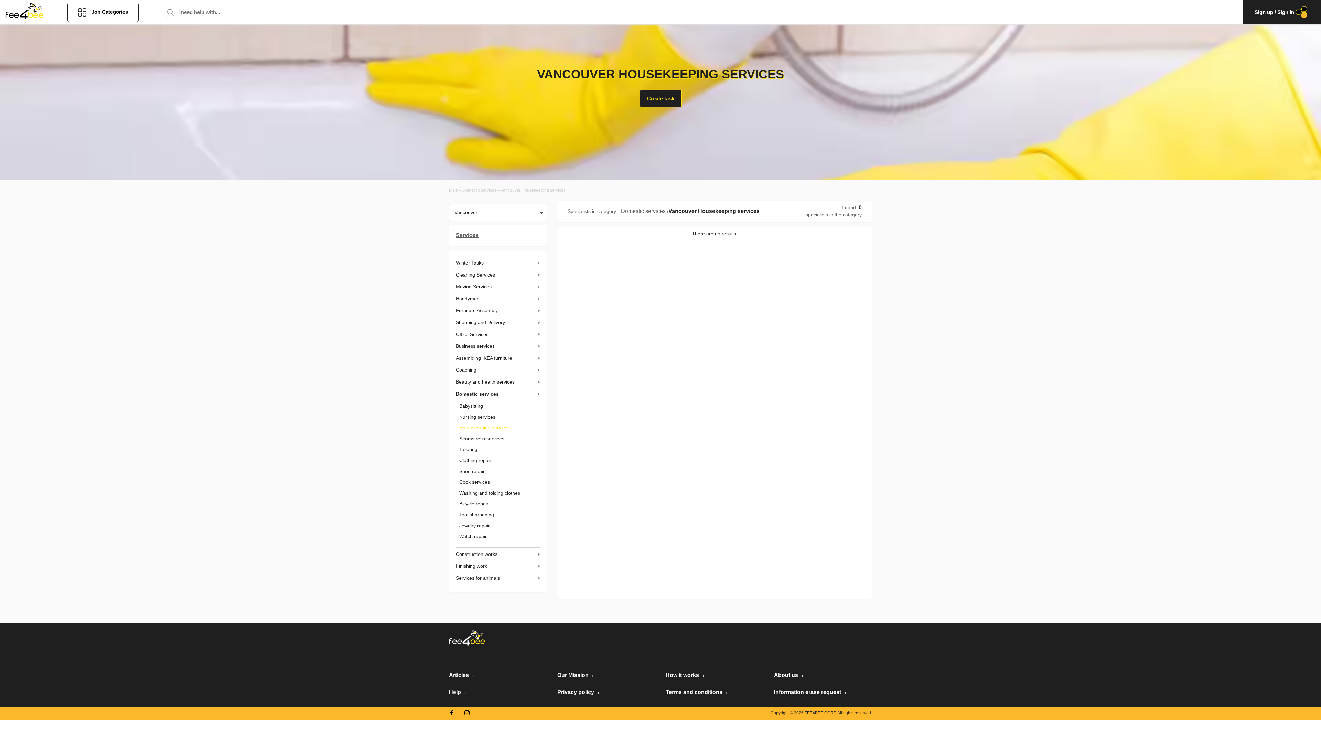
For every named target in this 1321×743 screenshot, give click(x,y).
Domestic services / (644, 211)
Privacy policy (575, 692)
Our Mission (573, 675)
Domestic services (479, 190)
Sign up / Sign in (1274, 12)
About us (786, 675)
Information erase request (807, 692)
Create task (660, 98)
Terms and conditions (694, 692)
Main (453, 190)
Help (455, 692)
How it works (682, 675)
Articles (459, 675)
